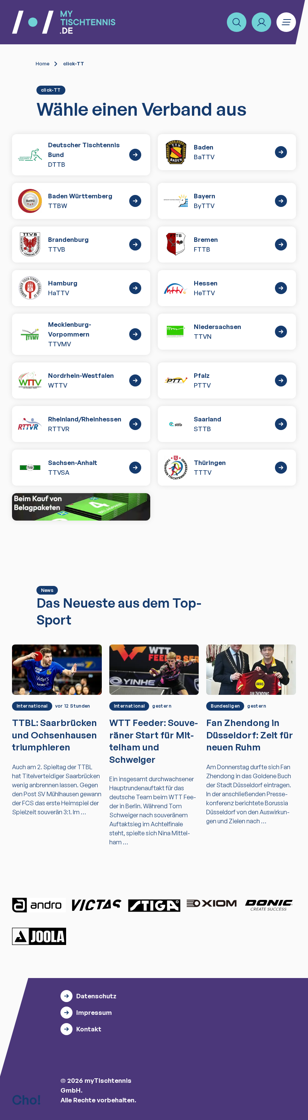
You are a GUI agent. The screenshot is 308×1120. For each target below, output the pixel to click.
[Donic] (269, 905)
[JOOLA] (39, 936)
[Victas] (96, 905)
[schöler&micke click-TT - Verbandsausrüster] (81, 507)
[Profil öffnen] (261, 22)
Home (43, 63)
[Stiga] (154, 905)
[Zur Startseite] (63, 22)
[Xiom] (211, 904)
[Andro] (39, 905)
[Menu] (286, 22)
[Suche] (236, 22)
